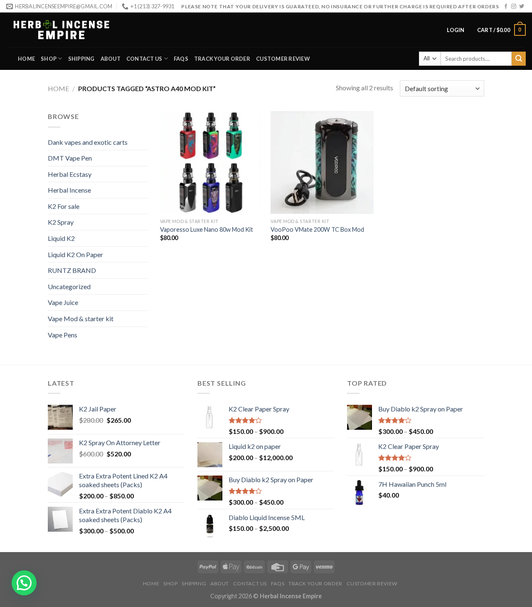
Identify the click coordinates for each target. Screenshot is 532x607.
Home (26, 58)
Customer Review (283, 58)
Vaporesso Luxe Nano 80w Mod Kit (206, 229)
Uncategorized (69, 286)
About (111, 58)
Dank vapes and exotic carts (88, 142)
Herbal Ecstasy (69, 174)
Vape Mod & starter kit (80, 318)
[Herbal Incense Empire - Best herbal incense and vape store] (61, 30)
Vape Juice (63, 302)
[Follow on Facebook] (505, 7)
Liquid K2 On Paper (75, 254)
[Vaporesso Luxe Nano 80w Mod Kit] (211, 162)
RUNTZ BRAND (72, 270)
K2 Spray (61, 222)
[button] (24, 582)
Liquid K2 (61, 238)
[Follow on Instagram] (513, 7)
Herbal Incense (69, 190)
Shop (49, 58)
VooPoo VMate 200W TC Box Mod (317, 229)
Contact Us (144, 58)
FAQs (181, 58)
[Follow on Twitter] (521, 7)
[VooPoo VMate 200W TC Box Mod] (322, 162)
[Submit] (519, 59)
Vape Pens (62, 335)
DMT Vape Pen (70, 158)
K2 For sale (63, 206)
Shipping (81, 58)
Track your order (222, 58)
